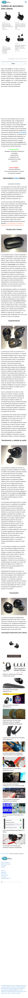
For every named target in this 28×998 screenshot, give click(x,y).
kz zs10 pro (3, 876)
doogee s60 (3, 872)
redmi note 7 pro (4, 875)
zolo (16, 178)
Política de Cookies (5, 862)
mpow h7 (3, 870)
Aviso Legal (3, 865)
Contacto (3, 867)
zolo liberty (23, 132)
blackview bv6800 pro (5, 878)
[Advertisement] (14, 103)
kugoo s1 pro (4, 873)
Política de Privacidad (5, 864)
